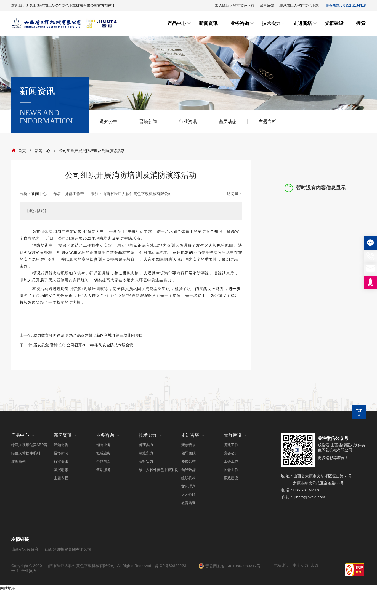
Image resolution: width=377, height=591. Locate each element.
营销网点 (103, 461)
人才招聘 (188, 495)
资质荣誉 (188, 461)
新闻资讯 (208, 23)
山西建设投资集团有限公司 (68, 549)
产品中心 (177, 23)
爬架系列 (18, 461)
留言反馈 (267, 5)
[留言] (370, 243)
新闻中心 (39, 193)
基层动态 (228, 121)
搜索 (361, 23)
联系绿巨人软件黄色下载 (299, 5)
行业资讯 (188, 121)
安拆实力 (146, 461)
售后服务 (103, 470)
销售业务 (103, 445)
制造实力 (146, 453)
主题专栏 (267, 121)
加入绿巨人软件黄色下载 (234, 5)
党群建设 (334, 23)
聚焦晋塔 (188, 445)
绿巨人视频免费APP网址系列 (32, 445)
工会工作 (231, 461)
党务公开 (231, 453)
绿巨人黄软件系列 (25, 453)
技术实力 (271, 23)
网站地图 (7, 588)
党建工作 (231, 445)
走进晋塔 (302, 23)
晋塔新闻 (148, 121)
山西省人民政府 (24, 549)
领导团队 (188, 453)
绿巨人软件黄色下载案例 (158, 470)
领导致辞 (188, 470)
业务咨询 (239, 23)
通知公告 (108, 121)
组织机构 (188, 478)
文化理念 (188, 486)
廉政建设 (231, 478)
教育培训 (188, 503)
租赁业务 (103, 453)
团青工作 (231, 470)
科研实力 (146, 445)
